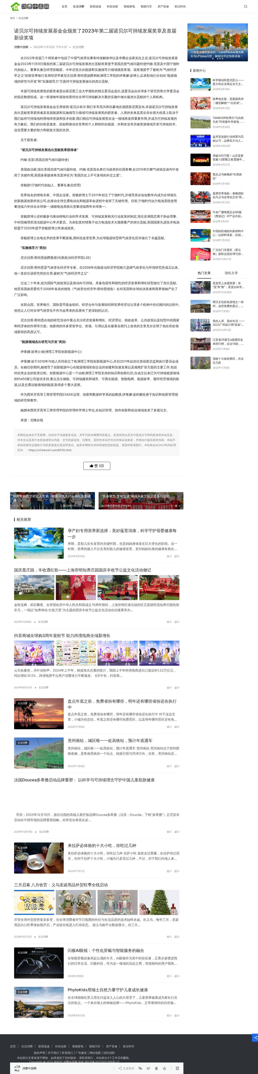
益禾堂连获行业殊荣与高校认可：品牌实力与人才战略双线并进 (228, 134)
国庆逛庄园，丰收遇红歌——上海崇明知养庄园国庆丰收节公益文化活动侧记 (82, 570)
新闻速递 (95, 6)
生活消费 (78, 6)
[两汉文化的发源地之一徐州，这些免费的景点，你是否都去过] (200, 299)
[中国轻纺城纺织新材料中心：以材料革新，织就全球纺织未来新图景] (200, 229)
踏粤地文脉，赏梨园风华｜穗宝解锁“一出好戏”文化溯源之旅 (228, 96)
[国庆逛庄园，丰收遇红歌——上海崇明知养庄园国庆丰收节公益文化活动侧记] (96, 587)
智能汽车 (146, 6)
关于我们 (53, 1052)
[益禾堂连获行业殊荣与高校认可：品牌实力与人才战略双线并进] (200, 134)
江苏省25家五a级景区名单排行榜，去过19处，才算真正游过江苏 (228, 337)
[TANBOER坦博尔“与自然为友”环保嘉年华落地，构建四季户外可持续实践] (200, 115)
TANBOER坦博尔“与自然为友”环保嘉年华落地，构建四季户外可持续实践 (229, 115)
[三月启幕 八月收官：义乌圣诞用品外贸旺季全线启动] (96, 902)
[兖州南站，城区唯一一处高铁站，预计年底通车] (39, 753)
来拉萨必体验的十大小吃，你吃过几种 (102, 845)
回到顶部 (109, 1052)
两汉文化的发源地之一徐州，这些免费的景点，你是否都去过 (228, 299)
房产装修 (163, 6)
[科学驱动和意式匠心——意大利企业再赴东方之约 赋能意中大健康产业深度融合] (200, 78)
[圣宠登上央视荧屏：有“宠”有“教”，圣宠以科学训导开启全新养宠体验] (200, 281)
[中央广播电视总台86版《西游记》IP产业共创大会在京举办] (200, 210)
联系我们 (67, 1052)
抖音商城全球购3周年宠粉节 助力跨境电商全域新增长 (62, 635)
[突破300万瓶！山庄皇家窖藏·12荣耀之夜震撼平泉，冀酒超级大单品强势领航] (200, 153)
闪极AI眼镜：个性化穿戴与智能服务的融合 (106, 950)
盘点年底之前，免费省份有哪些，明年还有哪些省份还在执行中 (122, 704)
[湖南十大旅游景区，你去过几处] (200, 356)
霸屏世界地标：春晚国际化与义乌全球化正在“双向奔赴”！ (229, 190)
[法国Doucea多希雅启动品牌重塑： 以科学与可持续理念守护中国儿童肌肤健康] (96, 797)
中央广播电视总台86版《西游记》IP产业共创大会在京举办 (228, 209)
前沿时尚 (180, 6)
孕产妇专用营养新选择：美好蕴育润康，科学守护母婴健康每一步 (122, 533)
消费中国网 (21, 47)
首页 (64, 6)
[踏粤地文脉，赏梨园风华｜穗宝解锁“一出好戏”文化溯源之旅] (200, 96)
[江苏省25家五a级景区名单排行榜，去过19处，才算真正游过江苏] (200, 337)
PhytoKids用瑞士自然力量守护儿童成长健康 (108, 989)
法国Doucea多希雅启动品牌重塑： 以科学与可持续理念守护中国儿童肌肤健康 (84, 779)
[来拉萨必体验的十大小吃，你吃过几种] (39, 858)
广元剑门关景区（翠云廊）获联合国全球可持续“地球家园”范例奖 (228, 247)
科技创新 (112, 6)
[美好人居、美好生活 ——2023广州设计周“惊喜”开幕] (200, 318)
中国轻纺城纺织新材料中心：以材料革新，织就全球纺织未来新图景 (228, 228)
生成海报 (128, 482)
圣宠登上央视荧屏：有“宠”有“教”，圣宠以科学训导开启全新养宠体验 (229, 280)
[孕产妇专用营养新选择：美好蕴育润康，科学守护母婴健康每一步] (39, 543)
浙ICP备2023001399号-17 (102, 1062)
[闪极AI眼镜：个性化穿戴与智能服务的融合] (39, 963)
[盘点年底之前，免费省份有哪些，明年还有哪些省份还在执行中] (39, 713)
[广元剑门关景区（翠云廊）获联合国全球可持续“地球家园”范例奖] (200, 247)
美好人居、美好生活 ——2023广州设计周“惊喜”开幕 (228, 318)
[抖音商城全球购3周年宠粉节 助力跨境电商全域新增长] (96, 653)
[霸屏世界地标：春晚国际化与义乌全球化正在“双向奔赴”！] (200, 191)
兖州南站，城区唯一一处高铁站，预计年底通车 (110, 740)
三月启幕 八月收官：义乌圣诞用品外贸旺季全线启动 (61, 884)
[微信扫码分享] (140, 482)
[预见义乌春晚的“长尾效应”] (200, 172)
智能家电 (129, 6)
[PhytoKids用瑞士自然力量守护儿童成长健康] (39, 1002)
